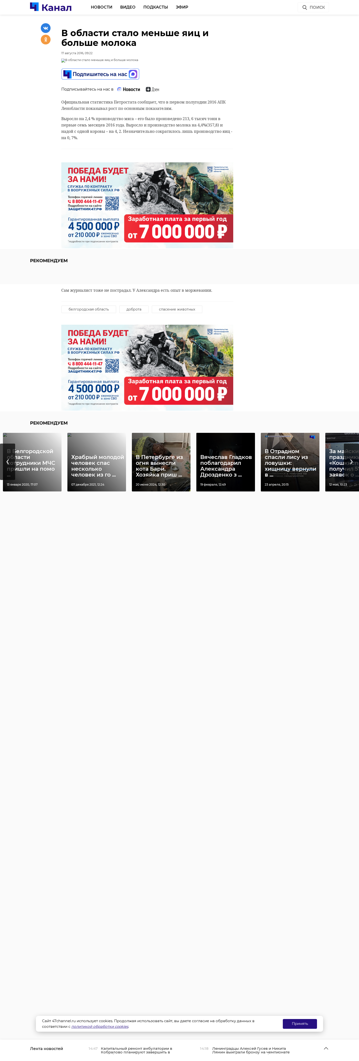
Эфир (182, 7)
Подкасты (155, 7)
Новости (101, 7)
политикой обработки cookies (99, 1026)
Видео (128, 7)
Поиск (317, 7)
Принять (300, 1023)
